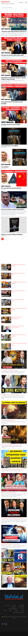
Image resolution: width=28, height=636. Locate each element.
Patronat (22, 610)
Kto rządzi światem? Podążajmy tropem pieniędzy (12, 102)
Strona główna (4, 7)
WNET (5, 610)
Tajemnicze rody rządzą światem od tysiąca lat (13, 31)
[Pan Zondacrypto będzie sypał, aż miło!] (7, 568)
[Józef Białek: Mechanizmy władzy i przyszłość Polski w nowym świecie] (14, 68)
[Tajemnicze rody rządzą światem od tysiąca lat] (14, 21)
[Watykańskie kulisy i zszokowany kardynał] (7, 556)
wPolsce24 (22, 608)
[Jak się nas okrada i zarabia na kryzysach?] (14, 199)
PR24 (10, 610)
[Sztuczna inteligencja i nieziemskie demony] (20, 568)
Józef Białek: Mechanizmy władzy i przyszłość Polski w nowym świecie (13, 78)
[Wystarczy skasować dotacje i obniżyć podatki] (7, 581)
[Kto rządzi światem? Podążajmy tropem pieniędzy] (14, 92)
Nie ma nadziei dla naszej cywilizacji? (11, 188)
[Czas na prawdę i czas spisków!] (14, 136)
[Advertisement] (14, 253)
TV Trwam (14, 605)
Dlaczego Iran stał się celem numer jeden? (12, 55)
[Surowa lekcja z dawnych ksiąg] (20, 581)
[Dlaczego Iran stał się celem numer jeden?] (14, 45)
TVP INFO (16, 610)
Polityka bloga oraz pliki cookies (18, 612)
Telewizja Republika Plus (13, 608)
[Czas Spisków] (14, 157)
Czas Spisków (5, 167)
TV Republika (13, 607)
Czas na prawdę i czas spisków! (9, 145)
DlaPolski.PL (5, 2)
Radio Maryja (22, 605)
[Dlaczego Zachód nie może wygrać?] (14, 115)
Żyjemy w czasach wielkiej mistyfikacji (11, 234)
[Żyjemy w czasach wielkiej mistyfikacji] (14, 225)
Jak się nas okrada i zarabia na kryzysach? (12, 209)
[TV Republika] (20, 556)
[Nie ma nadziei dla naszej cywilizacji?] (14, 178)
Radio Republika (21, 607)
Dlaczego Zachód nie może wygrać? (10, 124)
